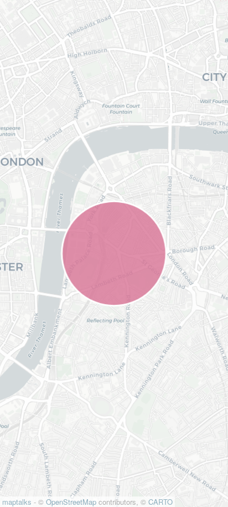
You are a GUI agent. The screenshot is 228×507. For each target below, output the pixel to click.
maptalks (17, 501)
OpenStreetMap (71, 501)
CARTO (160, 501)
